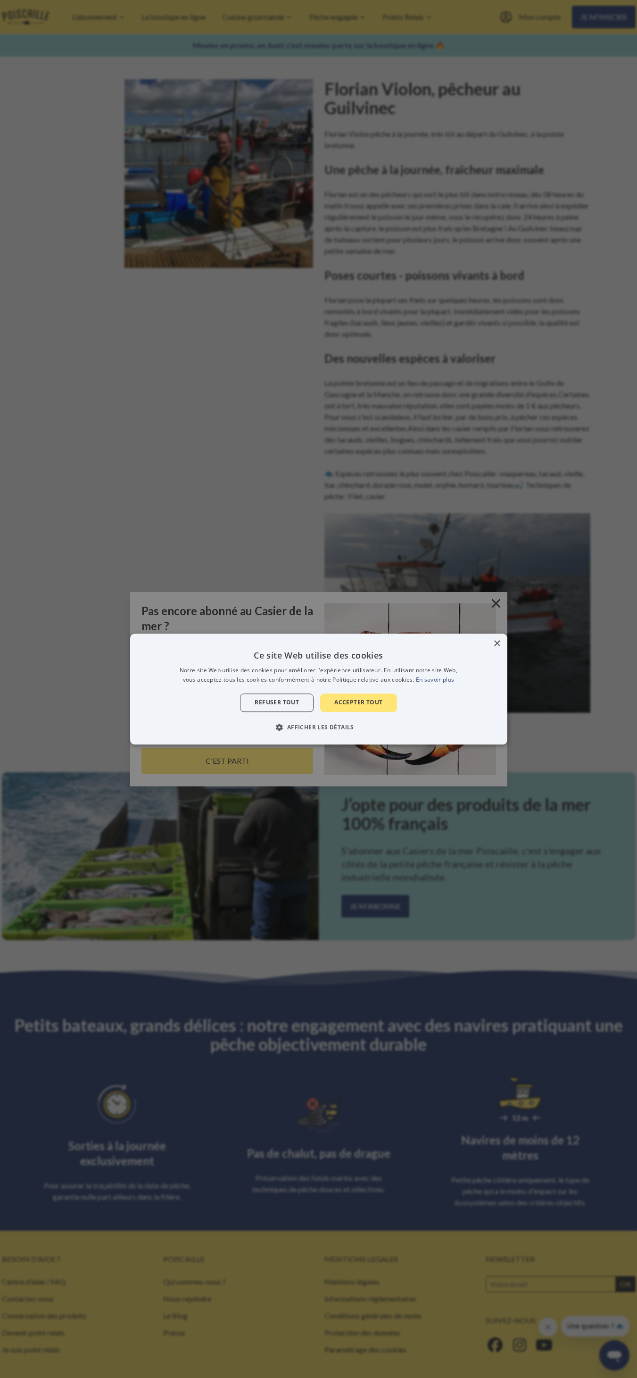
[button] (318, 727)
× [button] (496, 643)
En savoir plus (435, 680)
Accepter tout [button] (358, 703)
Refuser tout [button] (277, 703)
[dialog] (318, 689)
